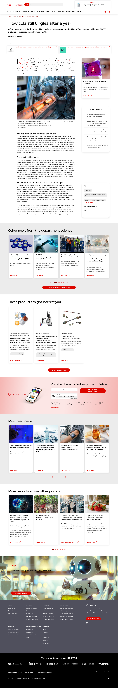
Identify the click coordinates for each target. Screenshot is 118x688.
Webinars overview (13, 635)
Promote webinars (13, 632)
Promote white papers (66, 616)
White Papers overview (66, 619)
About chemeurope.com (44, 672)
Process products (48, 614)
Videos (27, 637)
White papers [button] (51, 11)
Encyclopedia (29, 629)
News (44, 629)
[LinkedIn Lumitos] (108, 678)
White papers (47, 635)
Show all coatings (59, 370)
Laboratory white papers (67, 611)
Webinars (45, 640)
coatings (19, 65)
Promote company (31, 616)
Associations (29, 614)
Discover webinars (13, 629)
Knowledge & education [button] (66, 11)
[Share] (101, 12)
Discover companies (31, 608)
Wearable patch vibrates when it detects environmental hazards (97, 131)
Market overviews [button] (37, 11)
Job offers (46, 637)
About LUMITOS (30, 672)
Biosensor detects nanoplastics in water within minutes (97, 147)
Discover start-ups (30, 611)
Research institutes (31, 635)
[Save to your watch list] (96, 12)
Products (45, 632)
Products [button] (25, 11)
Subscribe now (93, 619)
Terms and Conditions (22, 678)
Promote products (48, 616)
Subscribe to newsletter (92, 391)
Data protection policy (38, 678)
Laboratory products (49, 611)
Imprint (10, 678)
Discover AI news (21, 593)
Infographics (29, 632)
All (26, 5)
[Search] (61, 5)
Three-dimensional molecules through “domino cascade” (96, 115)
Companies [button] (16, 11)
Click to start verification (66, 396)
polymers (22, 59)
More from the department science (59, 287)
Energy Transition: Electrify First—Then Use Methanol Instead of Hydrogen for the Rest (97, 123)
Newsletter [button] (81, 11)
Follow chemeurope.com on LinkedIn (96, 623)
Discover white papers (66, 608)
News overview (12, 614)
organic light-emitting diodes (25, 67)
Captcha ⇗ (73, 398)
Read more (55, 407)
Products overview (48, 619)
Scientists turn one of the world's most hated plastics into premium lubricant (97, 139)
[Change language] (105, 12)
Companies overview (31, 619)
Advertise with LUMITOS (15, 672)
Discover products (48, 608)
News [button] (9, 11)
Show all (89, 202)
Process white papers (66, 614)
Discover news (12, 608)
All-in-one (46, 643)
